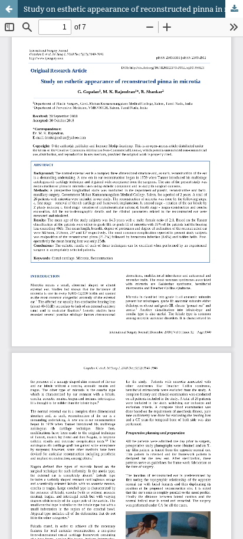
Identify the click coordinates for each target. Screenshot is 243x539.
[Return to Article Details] (9, 9)
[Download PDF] (234, 9)
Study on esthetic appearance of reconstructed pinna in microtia (133, 9)
